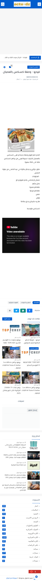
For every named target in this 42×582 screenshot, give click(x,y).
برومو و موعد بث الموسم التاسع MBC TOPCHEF (11, 341)
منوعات (20, 561)
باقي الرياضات (20, 545)
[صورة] (33, 445)
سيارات (20, 553)
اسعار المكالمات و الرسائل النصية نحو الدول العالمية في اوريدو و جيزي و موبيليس (14, 487)
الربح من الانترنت (20, 518)
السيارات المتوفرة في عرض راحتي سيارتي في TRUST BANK (15, 446)
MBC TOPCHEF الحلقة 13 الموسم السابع (31, 364)
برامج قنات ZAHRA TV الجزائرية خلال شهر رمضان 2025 (11, 390)
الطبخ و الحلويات (33, 67)
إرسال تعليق (32, 410)
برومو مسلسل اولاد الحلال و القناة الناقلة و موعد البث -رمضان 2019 (15, 456)
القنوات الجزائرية (13, 303)
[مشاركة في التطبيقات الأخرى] (10, 311)
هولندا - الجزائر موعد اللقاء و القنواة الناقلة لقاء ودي (15, 57)
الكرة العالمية (20, 541)
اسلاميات (20, 510)
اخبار (20, 506)
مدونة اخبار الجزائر (11, 578)
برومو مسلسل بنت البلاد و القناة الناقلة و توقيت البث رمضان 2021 (15, 476)
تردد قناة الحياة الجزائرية (18, 465)
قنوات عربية (20, 557)
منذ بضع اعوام (20, 442)
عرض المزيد (7, 319)
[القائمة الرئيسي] (39, 4)
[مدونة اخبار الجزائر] (22, 4)
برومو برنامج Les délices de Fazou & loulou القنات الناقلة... (11, 365)
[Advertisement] (21, 32)
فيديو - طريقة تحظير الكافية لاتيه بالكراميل (32, 341)
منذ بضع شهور (34, 337)
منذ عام (17, 337)
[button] (29, 311)
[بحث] (2, 4)
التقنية (20, 514)
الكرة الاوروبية (20, 533)
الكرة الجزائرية (20, 537)
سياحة (20, 549)
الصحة (20, 522)
